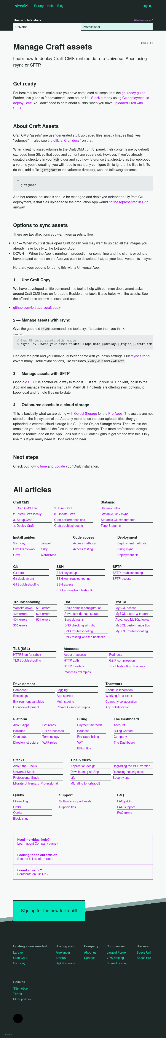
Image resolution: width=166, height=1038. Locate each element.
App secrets (65, 695)
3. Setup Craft (22, 519)
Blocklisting (21, 818)
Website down (23, 607)
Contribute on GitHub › (32, 872)
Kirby (44, 549)
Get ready (49, 725)
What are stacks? (143, 20)
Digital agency (65, 963)
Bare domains (74, 619)
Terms (17, 993)
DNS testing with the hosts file (84, 636)
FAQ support (126, 807)
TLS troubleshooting (27, 660)
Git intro (18, 572)
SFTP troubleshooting (128, 572)
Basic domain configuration (83, 607)
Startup (61, 957)
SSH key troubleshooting (73, 578)
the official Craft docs (64, 140)
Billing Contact (123, 730)
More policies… (23, 999)
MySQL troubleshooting (131, 631)
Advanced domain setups (81, 613)
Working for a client (118, 695)
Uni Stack (92, 97)
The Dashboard (124, 742)
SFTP (32, 381)
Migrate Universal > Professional (35, 783)
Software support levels (75, 801)
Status (8, 1034)
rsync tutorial (140, 355)
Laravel (45, 543)
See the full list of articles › (37, 857)
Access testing (83, 549)
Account (119, 725)
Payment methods (89, 725)
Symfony (19, 543)
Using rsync (125, 549)
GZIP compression (122, 660)
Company (120, 736)
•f (22, 5)
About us (90, 952)
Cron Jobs (20, 736)
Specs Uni (144, 952)
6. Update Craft (64, 513)
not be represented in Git (127, 201)
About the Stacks (25, 765)
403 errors (20, 613)
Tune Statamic (111, 525)
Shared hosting (117, 963)
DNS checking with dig (79, 625)
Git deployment (23, 578)
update (59, 466)
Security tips (121, 777)
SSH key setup (66, 572)
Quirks (17, 812)
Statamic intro (110, 508)
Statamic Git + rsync (114, 513)
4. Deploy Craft (23, 525)
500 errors (20, 625)
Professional (91, 26)
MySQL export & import (131, 613)
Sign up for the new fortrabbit (49, 910)
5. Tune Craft (63, 508)
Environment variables (28, 701)
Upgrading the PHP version (131, 765)
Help (50, 5)
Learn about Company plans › (37, 841)
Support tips (67, 807)
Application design (83, 765)
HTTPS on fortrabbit (27, 654)
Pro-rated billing (88, 736)
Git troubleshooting (26, 584)
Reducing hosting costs (128, 771)
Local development (26, 707)
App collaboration (117, 707)
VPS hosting (115, 957)
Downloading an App (84, 771)
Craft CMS (20, 957)
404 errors (20, 619)
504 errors (43, 619)
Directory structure (25, 742)
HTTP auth (71, 660)
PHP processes (53, 730)
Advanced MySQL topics (132, 619)
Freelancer (63, 952)
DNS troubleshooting (78, 631)
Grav (16, 554)
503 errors (43, 613)
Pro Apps (115, 413)
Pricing (39, 5)
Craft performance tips (69, 519)
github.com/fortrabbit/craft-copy (36, 307)
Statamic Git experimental (118, 519)
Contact (89, 957)
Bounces (83, 730)
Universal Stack (24, 771)
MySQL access (125, 607)
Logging (62, 689)
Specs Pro (144, 957)
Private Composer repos (73, 707)
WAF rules (49, 742)
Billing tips (84, 748)
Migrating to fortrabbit (85, 783)
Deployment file (128, 554)
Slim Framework (24, 549)
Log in (146, 5)
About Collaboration (119, 689)
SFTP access (122, 578)
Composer (20, 689)
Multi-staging (65, 701)
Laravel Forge (116, 952)
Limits (17, 807)
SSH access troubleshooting (75, 590)
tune (43, 466)
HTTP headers (74, 666)
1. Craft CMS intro (25, 508)
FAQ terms (124, 812)
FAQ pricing (125, 801)
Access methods (84, 543)
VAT (80, 742)
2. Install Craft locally (27, 513)
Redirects (115, 654)
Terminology (50, 736)
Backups (19, 730)
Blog (60, 5)
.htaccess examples (77, 672)
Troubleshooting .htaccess (127, 666)
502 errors (43, 607)
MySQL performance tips (132, 625)
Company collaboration (121, 701)
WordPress (48, 554)
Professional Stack (26, 777)
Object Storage (85, 413)
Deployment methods (132, 543)
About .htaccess (75, 654)
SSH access (64, 584)
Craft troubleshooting (68, 525)
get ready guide (133, 92)
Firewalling (20, 801)
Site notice (20, 988)
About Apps (21, 725)
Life (72, 777)
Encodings (20, 695)
